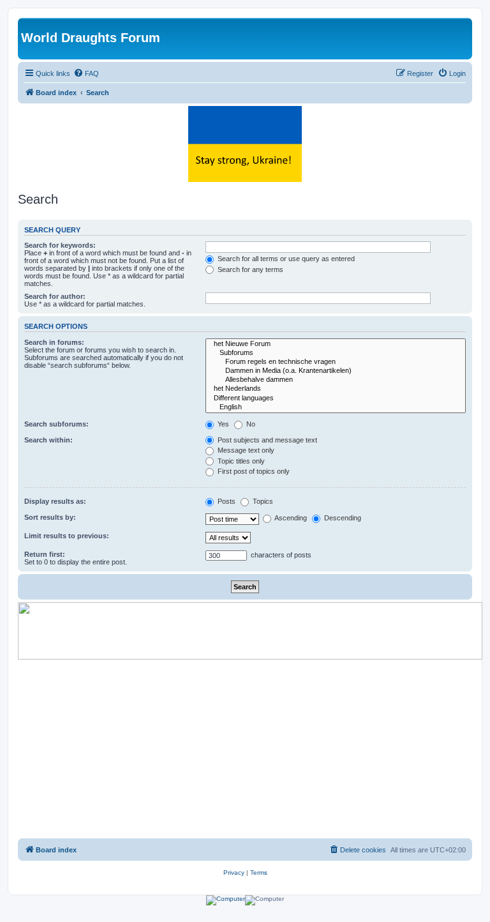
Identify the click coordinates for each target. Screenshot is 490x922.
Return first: (44, 554)
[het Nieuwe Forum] (335, 344)
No (249, 424)
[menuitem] (86, 73)
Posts (225, 501)
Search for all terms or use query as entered (285, 258)
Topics (262, 501)
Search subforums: (56, 424)
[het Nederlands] (335, 388)
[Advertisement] (245, 749)
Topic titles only (240, 461)
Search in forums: (54, 342)
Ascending (290, 518)
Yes (222, 424)
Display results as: (55, 501)
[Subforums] (335, 353)
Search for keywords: (60, 245)
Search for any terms (249, 269)
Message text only (245, 450)
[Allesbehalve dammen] (335, 379)
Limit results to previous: (66, 536)
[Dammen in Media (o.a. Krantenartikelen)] (335, 371)
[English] (335, 407)
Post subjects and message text (266, 440)
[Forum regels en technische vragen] (335, 362)
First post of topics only (253, 471)
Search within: (48, 440)
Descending (341, 518)
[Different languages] (335, 398)
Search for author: (54, 296)
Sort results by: (50, 517)
